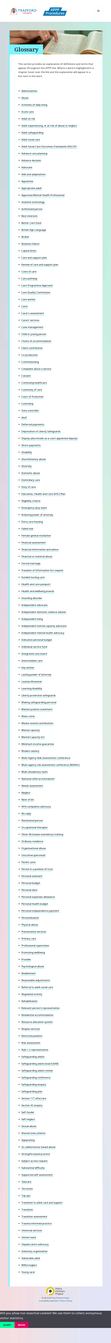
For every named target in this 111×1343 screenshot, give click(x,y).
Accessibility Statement (48, 1301)
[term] (29, 91)
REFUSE (21, 1325)
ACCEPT (7, 1325)
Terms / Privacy (66, 1301)
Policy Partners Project (60, 1298)
